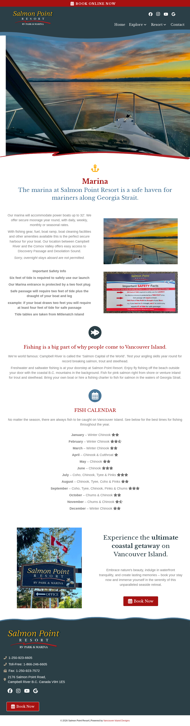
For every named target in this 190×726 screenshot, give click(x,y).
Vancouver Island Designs (116, 720)
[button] (145, 25)
